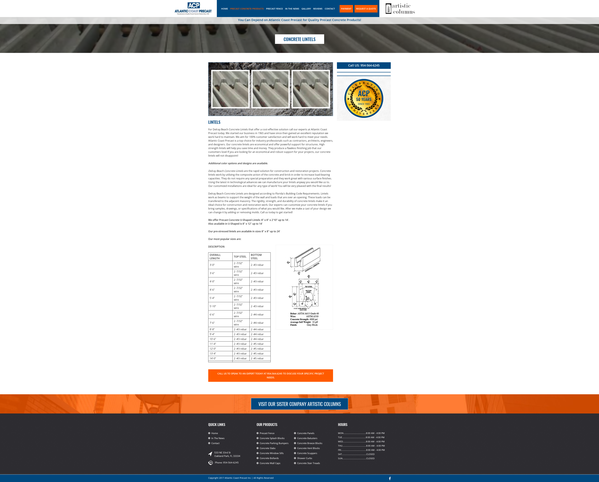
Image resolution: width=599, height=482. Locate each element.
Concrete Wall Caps (270, 463)
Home (224, 8)
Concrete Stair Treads (308, 463)
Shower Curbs (304, 458)
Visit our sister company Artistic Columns (299, 403)
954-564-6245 (231, 462)
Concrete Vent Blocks (308, 448)
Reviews (317, 8)
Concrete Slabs (267, 448)
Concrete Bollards (269, 458)
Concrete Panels (305, 433)
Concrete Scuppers (307, 453)
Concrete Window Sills (272, 453)
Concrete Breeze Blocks (309, 443)
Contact (330, 8)
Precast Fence (274, 8)
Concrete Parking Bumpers (274, 443)
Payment (346, 8)
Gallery (306, 8)
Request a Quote (366, 8)
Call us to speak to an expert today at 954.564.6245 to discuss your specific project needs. (270, 375)
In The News (292, 8)
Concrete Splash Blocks (272, 438)
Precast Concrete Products (247, 8)
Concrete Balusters (307, 438)
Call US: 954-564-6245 (364, 65)
